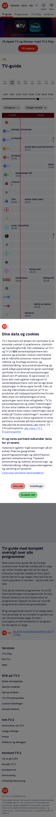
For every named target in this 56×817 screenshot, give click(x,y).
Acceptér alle (28, 495)
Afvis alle (18, 486)
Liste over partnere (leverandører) (23, 472)
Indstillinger (36, 486)
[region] (28, 408)
